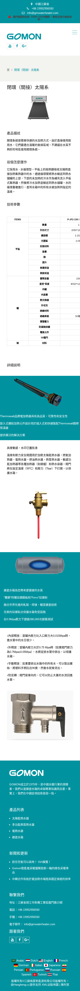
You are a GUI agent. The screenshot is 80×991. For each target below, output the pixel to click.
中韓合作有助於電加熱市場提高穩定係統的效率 (41, 878)
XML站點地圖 (50, 984)
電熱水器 (17, 830)
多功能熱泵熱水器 (23, 824)
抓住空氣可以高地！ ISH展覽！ (31, 861)
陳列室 (65, 984)
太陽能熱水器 (20, 818)
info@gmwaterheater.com (39, 924)
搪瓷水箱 (17, 837)
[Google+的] (24, 46)
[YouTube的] (10, 46)
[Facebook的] (17, 46)
